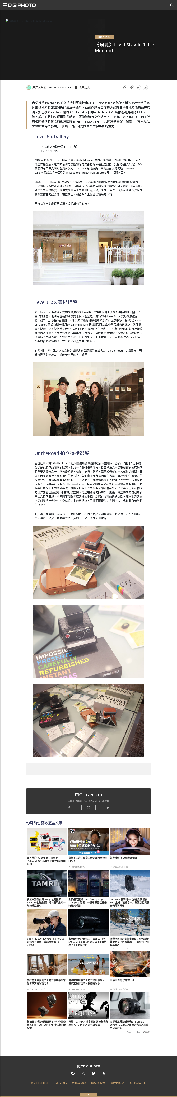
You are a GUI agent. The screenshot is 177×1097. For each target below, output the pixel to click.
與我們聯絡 (117, 1083)
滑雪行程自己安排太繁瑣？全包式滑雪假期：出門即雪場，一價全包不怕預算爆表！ (129, 941)
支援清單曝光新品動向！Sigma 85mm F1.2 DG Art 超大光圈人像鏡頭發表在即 (129, 1024)
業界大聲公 (39, 87)
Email (145, 87)
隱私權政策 (98, 1083)
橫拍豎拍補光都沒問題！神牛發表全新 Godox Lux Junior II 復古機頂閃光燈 (46, 1024)
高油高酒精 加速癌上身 (122, 980)
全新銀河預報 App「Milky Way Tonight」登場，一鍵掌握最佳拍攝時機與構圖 (87, 902)
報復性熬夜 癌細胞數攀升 (123, 857)
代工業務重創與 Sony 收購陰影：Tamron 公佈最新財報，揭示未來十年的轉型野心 (46, 902)
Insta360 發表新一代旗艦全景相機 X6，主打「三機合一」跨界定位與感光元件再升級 (129, 902)
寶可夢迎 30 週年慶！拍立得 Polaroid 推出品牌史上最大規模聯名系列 (47, 860)
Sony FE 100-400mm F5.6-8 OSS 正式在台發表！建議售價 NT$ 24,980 (45, 941)
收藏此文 (84, 87)
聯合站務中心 (138, 1083)
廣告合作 (61, 1083)
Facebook (124, 87)
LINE (131, 87)
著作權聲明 (79, 1083)
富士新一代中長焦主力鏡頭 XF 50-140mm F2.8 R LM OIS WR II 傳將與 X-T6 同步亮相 (87, 941)
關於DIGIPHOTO (40, 1083)
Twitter (138, 87)
